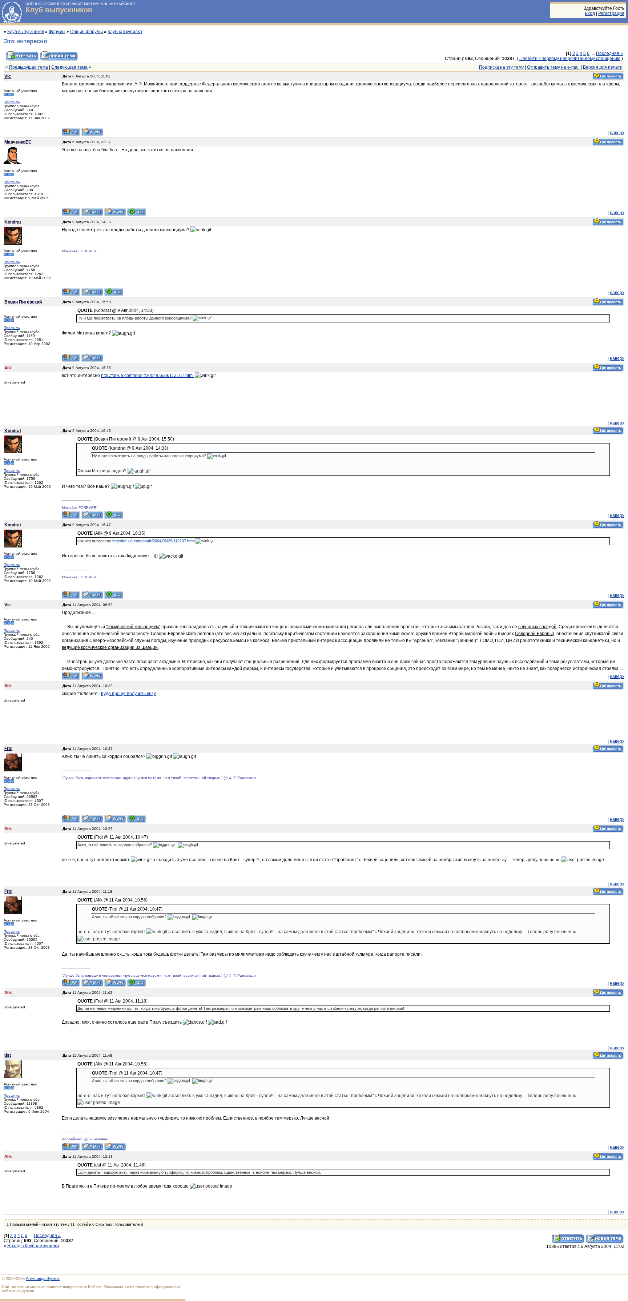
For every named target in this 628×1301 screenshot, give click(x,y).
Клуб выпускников (58, 10)
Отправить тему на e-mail (553, 67)
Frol (8, 748)
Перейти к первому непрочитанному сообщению (569, 58)
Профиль (12, 102)
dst (7, 1055)
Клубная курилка (125, 31)
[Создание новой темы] (58, 60)
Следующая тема (69, 67)
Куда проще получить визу (128, 693)
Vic (7, 76)
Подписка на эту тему (501, 67)
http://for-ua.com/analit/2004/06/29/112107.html (147, 375)
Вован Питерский (23, 302)
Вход (590, 13)
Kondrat (12, 222)
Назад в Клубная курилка (33, 1245)
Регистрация (611, 13)
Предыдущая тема (28, 67)
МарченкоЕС (18, 142)
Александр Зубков (43, 1278)
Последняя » (609, 53)
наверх (617, 132)
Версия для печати (603, 67)
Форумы (57, 31)
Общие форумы (86, 31)
